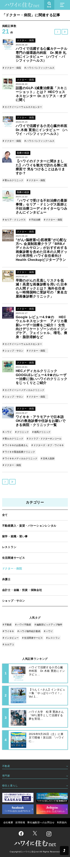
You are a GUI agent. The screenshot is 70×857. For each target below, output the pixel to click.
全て (5, 514)
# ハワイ (7, 432)
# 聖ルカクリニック (13, 180)
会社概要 (8, 822)
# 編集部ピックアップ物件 (48, 624)
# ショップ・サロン (13, 350)
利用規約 (62, 822)
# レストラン (53, 638)
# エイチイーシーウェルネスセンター (22, 107)
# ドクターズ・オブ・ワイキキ (48, 445)
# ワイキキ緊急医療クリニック (19, 452)
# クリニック (22, 432)
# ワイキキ (8, 631)
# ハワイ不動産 (23, 624)
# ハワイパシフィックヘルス (39, 67)
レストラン (9, 547)
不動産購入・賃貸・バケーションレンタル (29, 525)
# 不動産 (7, 624)
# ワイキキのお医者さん (15, 445)
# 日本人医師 (47, 458)
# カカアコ (8, 644)
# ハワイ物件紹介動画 (29, 631)
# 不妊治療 (34, 219)
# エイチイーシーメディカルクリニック (23, 390)
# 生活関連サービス (32, 638)
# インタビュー (11, 638)
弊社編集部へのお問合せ (41, 822)
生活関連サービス (13, 557)
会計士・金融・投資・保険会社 (22, 589)
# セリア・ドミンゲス (14, 219)
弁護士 (6, 579)
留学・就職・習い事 (15, 536)
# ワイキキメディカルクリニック (20, 458)
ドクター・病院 (12, 568)
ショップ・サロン (13, 600)
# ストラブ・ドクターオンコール (44, 438)
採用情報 (20, 822)
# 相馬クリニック (41, 432)
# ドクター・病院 (12, 67)
